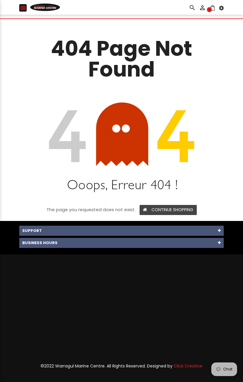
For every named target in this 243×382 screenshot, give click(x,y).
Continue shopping (172, 210)
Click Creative (188, 366)
